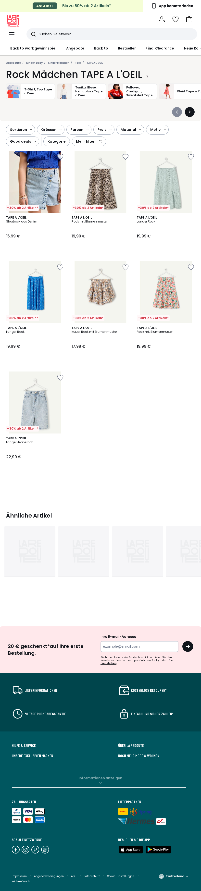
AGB (74, 876)
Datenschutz (92, 876)
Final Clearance (160, 48)
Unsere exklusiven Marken (32, 756)
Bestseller (127, 48)
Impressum (19, 876)
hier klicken (108, 663)
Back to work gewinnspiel (33, 48)
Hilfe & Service (24, 745)
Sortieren (18, 129)
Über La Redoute (131, 745)
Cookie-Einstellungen (121, 876)
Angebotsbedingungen (49, 876)
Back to (101, 48)
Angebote (75, 48)
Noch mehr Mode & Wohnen (138, 756)
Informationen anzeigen (100, 778)
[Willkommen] (162, 19)
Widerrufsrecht (21, 881)
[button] (189, 19)
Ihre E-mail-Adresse (118, 636)
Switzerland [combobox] (174, 876)
